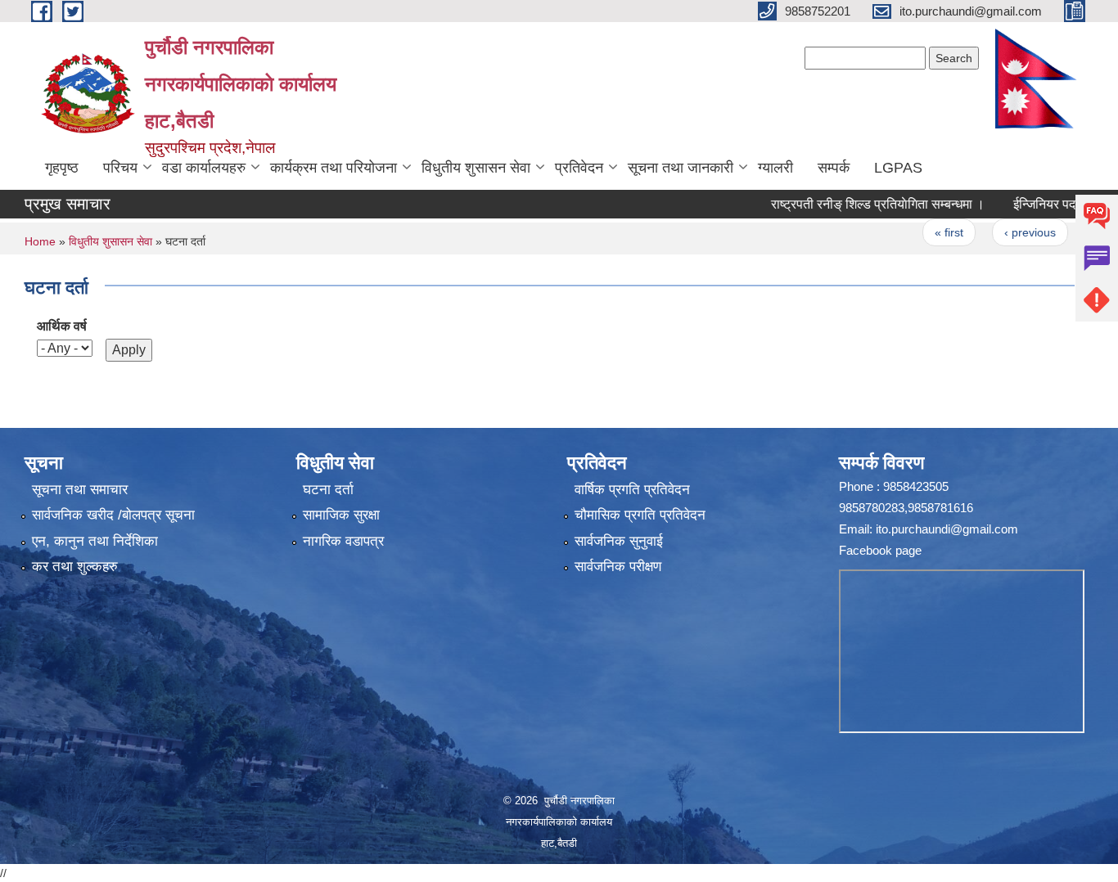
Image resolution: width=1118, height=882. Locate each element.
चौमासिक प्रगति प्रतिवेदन (640, 515)
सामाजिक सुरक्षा (341, 515)
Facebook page (880, 550)
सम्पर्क (834, 168)
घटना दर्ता (328, 489)
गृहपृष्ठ (62, 168)
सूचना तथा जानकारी (680, 168)
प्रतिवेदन (579, 168)
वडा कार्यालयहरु (204, 168)
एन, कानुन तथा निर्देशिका (95, 541)
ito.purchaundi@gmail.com (947, 529)
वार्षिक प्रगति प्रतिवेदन (632, 489)
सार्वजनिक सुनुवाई (619, 541)
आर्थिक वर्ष (62, 326)
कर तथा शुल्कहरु (75, 566)
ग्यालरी (775, 168)
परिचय (120, 168)
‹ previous (1006, 232)
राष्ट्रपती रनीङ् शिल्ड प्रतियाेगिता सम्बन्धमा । (854, 204)
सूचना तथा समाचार (80, 489)
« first (926, 232)
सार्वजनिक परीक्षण (618, 566)
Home (40, 241)
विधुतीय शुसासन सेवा (476, 168)
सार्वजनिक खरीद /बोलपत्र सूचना (113, 515)
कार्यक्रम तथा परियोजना (333, 168)
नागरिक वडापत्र (343, 541)
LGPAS (898, 168)
